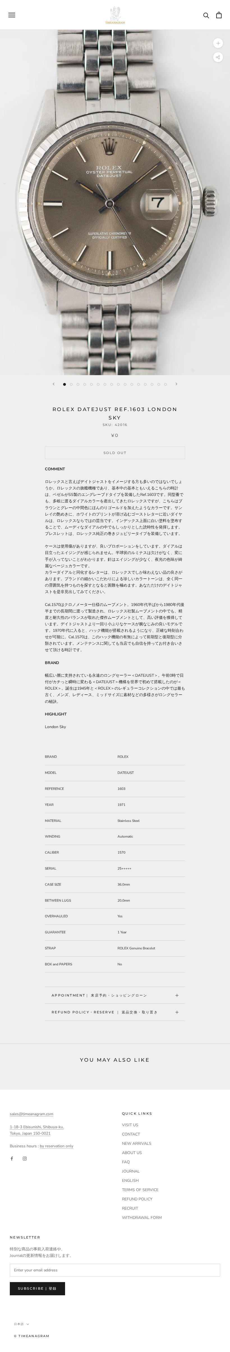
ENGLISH (130, 1180)
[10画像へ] (125, 384)
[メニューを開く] (11, 15)
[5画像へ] (91, 384)
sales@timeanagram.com (31, 1114)
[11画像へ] (131, 384)
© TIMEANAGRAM (32, 1336)
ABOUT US (132, 1152)
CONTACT (131, 1134)
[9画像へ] (118, 384)
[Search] (206, 15)
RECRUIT (130, 1208)
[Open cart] (219, 15)
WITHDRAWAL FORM (142, 1217)
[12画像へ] (138, 384)
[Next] (176, 384)
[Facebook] (12, 1158)
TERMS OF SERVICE (140, 1190)
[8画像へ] (111, 384)
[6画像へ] (98, 384)
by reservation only (56, 1146)
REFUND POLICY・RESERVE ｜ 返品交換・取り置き (105, 1012)
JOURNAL (131, 1171)
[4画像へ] (84, 384)
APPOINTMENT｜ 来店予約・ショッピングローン (100, 995)
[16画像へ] (165, 384)
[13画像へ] (145, 384)
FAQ (126, 1162)
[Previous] (53, 384)
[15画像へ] (158, 384)
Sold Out (115, 453)
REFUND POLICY (137, 1199)
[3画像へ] (78, 384)
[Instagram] (25, 1158)
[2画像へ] (71, 384)
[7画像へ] (105, 384)
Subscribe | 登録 (37, 1288)
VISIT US (130, 1125)
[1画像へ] (64, 384)
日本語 (19, 1324)
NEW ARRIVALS (136, 1143)
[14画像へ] (152, 384)
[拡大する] (218, 43)
